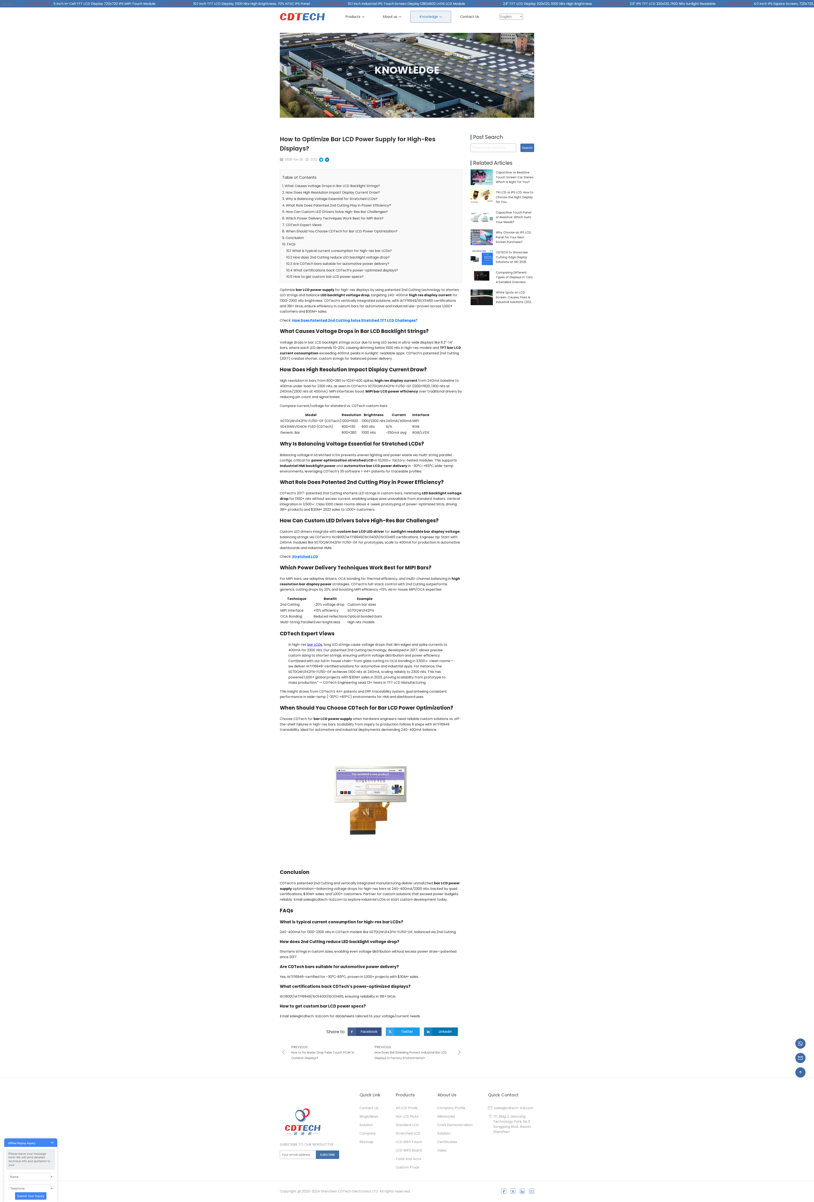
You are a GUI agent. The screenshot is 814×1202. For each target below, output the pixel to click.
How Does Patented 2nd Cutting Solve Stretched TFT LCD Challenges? (354, 320)
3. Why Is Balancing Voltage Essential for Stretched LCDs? (330, 198)
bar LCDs (314, 644)
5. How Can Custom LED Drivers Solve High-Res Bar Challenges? (335, 211)
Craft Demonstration (455, 1124)
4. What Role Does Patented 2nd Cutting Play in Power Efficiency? (336, 205)
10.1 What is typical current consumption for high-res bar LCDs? (339, 250)
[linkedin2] (522, 1191)
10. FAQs (288, 244)
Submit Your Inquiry (30, 1196)
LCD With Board (409, 1150)
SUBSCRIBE (327, 1155)
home (388, 85)
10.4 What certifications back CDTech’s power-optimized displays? (342, 270)
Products (353, 16)
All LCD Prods (407, 1108)
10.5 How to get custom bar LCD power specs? (325, 276)
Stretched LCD (305, 556)
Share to (335, 1032)
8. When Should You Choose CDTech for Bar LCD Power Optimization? (339, 231)
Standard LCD (407, 1124)
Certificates (447, 1141)
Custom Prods (407, 1167)
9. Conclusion (293, 237)
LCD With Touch (409, 1141)
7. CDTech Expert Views (302, 224)
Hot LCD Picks (407, 1116)
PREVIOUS (299, 1047)
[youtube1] (531, 1191)
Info (428, 85)
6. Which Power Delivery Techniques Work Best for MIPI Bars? (332, 218)
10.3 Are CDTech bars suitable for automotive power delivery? (337, 263)
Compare (368, 1133)
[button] (31, 1142)
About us (390, 16)
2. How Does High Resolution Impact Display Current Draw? (331, 192)
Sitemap (367, 1141)
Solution (366, 1124)
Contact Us (469, 16)
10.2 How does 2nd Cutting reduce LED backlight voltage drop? (338, 257)
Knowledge (429, 16)
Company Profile (451, 1108)
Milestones (446, 1116)
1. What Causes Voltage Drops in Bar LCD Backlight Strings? (331, 185)
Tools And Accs (408, 1158)
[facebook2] (503, 1191)
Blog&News (369, 1116)
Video (442, 1150)
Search (527, 148)
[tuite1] (513, 1191)
